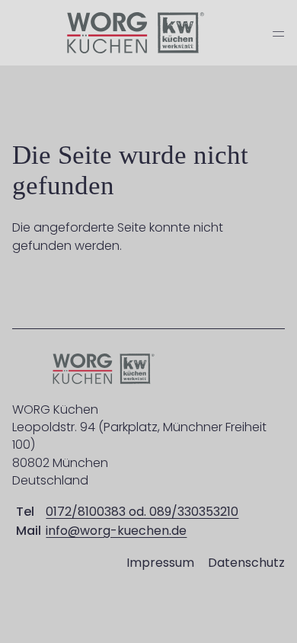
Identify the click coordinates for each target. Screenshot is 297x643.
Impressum (160, 562)
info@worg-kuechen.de (116, 530)
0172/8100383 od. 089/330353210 (142, 511)
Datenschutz (246, 562)
